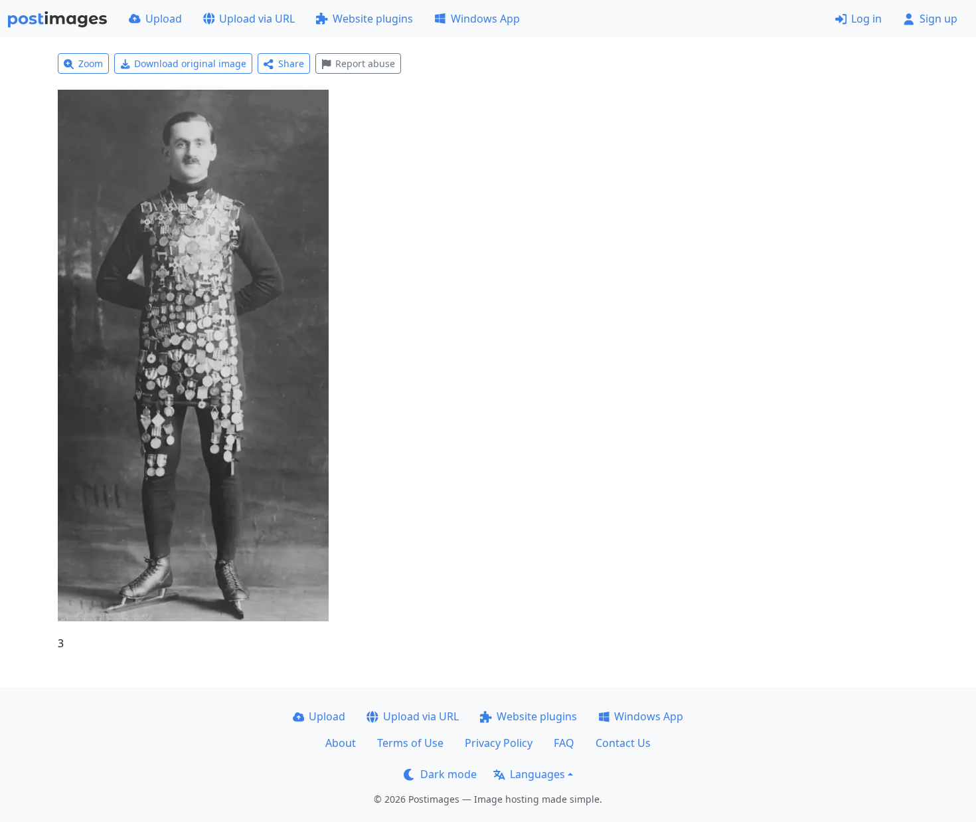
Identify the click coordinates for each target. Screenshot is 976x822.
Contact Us (623, 743)
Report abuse (365, 63)
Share (291, 63)
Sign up (938, 18)
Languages (537, 774)
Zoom (90, 63)
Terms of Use (410, 743)
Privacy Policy (498, 743)
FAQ (564, 743)
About (340, 743)
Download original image (190, 63)
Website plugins (373, 18)
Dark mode (448, 774)
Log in (866, 18)
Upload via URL (257, 18)
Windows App (485, 18)
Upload (163, 18)
